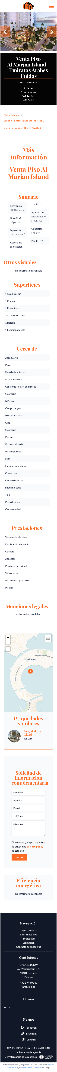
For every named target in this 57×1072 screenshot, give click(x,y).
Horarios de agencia (30, 1052)
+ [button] (8, 637)
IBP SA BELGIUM (28, 964)
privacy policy (35, 846)
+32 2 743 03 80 (28, 982)
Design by (49, 1057)
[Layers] (47, 638)
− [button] (8, 642)
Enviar (19, 857)
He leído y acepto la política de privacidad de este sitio (28, 846)
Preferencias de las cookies (22, 1056)
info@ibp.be (28, 986)
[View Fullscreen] (8, 649)
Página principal (11, 115)
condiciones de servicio (32, 1068)
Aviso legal (44, 1047)
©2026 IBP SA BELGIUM (21, 1047)
